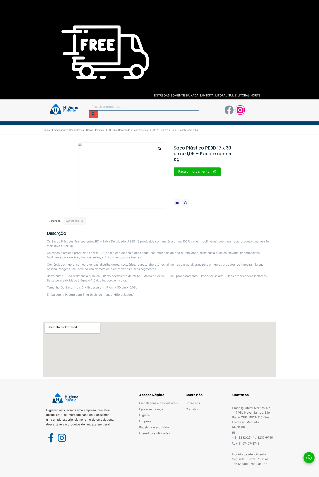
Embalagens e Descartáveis (68, 129)
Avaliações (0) (74, 220)
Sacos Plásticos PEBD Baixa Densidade (108, 129)
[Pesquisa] (93, 114)
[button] (177, 202)
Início (47, 129)
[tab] (54, 221)
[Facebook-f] (50, 437)
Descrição (55, 220)
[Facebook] (229, 110)
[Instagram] (240, 110)
